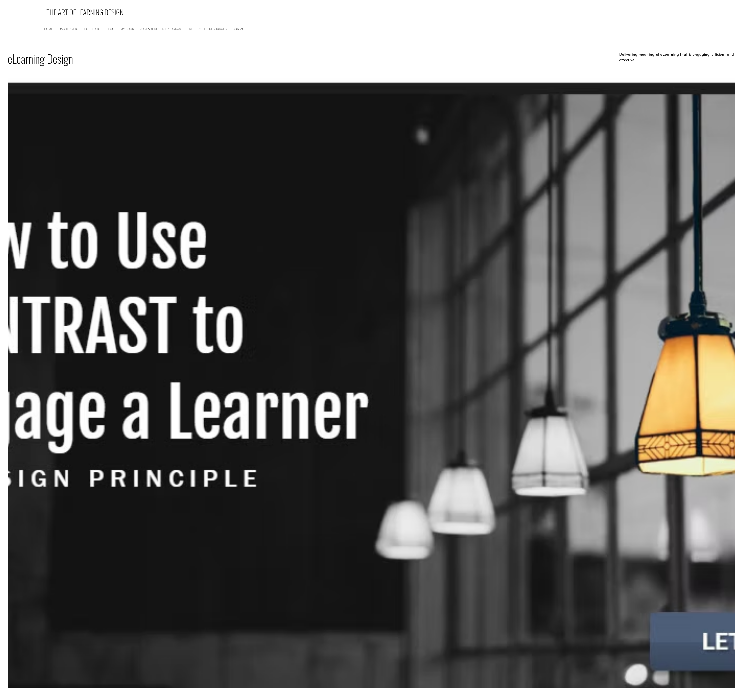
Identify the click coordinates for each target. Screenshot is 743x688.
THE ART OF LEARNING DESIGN (85, 12)
